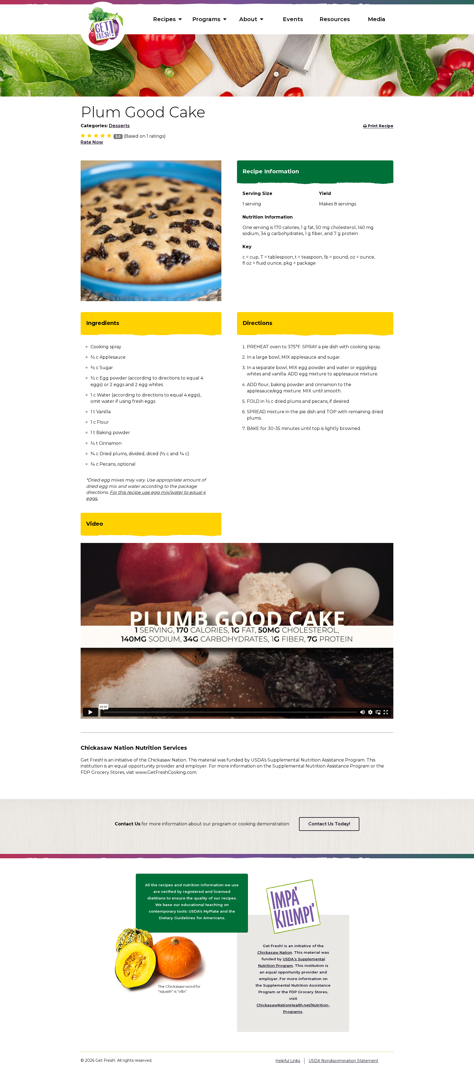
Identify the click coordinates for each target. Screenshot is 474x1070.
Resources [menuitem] (335, 19)
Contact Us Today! (329, 823)
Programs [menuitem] (206, 19)
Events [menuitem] (293, 19)
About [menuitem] (248, 19)
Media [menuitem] (376, 19)
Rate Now (92, 142)
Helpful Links (287, 1060)
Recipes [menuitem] (164, 19)
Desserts (119, 125)
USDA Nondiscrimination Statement (343, 1060)
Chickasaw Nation (274, 952)
